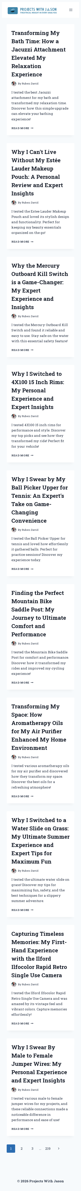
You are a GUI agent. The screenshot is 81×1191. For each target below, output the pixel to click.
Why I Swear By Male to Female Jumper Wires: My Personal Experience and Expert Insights (39, 1064)
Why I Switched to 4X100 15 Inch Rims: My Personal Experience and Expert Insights (37, 390)
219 (48, 1148)
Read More (22, 128)
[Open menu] (70, 10)
